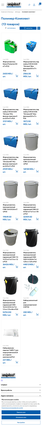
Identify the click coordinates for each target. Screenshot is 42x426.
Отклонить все (21, 417)
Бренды (17, 12)
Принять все (21, 412)
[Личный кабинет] (35, 5)
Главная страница (7, 12)
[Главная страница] (13, 5)
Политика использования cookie (12, 408)
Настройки (21, 422)
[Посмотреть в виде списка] (38, 28)
